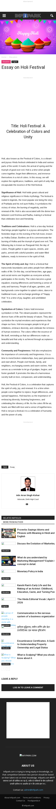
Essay (12, 467)
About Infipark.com (12, 797)
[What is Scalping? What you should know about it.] (8, 659)
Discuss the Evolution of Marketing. (36, 543)
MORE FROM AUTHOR (13, 522)
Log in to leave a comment (28, 687)
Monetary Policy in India (30, 571)
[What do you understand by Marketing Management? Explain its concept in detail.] (8, 561)
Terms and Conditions (32, 797)
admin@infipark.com (33, 789)
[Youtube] (28, 504)
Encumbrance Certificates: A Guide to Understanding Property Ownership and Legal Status (36, 644)
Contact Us (20, 800)
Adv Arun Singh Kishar (28, 495)
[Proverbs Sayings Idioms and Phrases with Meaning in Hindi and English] (8, 533)
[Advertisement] (28, 6)
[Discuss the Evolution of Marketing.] (8, 547)
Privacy (46, 797)
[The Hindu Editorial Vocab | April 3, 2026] (8, 603)
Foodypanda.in (34, 800)
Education (6, 62)
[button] (52, 16)
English (14, 62)
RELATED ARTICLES (12, 518)
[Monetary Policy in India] (8, 575)
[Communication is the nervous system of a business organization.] (8, 619)
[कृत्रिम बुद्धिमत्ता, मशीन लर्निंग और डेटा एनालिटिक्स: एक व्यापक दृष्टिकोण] (8, 630)
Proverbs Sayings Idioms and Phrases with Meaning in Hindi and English (36, 533)
